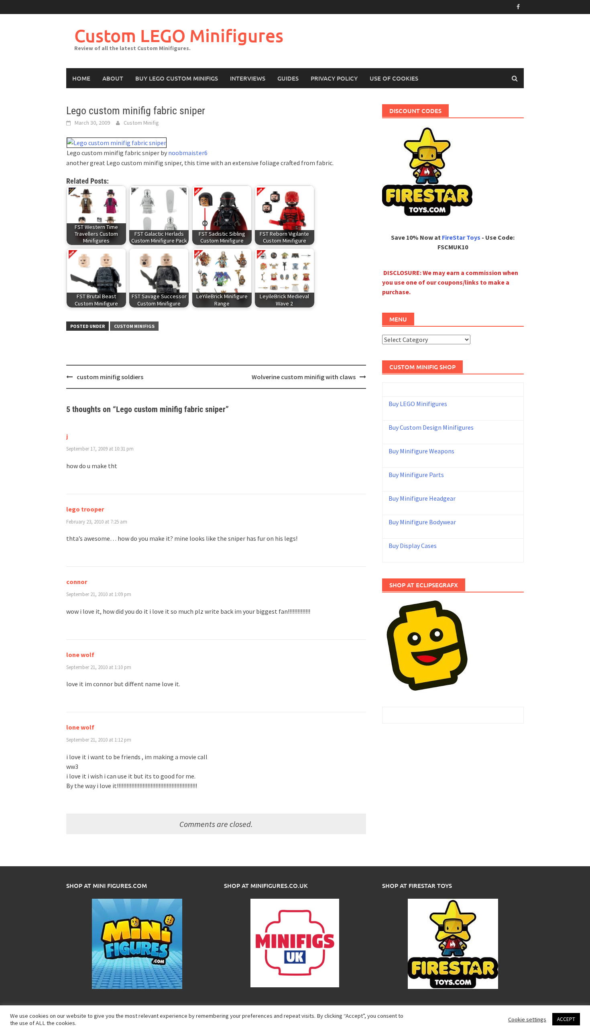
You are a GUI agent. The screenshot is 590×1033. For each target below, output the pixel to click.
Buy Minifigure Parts (416, 475)
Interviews (247, 78)
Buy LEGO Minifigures (418, 404)
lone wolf (80, 655)
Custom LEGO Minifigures (178, 35)
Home (81, 78)
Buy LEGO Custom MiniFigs (176, 78)
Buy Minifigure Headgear (422, 498)
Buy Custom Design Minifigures (431, 427)
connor (76, 582)
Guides (288, 78)
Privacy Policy (334, 78)
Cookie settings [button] (527, 1019)
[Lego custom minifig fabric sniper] (117, 142)
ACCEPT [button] (566, 1019)
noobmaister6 (188, 153)
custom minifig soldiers (110, 377)
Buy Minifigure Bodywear (422, 522)
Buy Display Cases (413, 546)
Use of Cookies (394, 78)
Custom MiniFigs (134, 326)
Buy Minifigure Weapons (421, 451)
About (112, 78)
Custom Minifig (141, 122)
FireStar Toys (461, 237)
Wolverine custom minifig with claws (304, 377)
